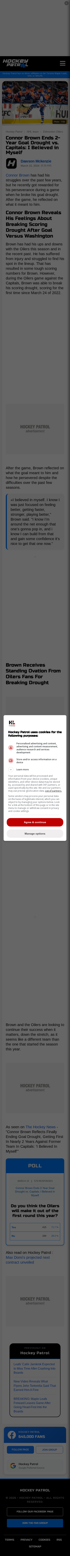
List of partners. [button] (53, 790)
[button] (35, 769)
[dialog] (35, 778)
